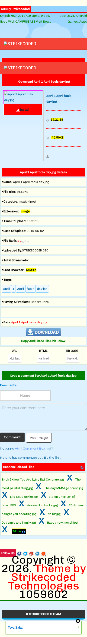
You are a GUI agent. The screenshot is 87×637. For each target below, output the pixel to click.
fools (30, 289)
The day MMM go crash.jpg (64, 488)
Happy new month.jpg (62, 522)
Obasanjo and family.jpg (19, 522)
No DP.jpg (54, 514)
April (6, 289)
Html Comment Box (30, 448)
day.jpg (42, 289)
